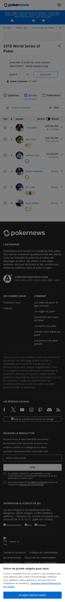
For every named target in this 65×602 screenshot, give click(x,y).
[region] (32, 582)
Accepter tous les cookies (32, 594)
